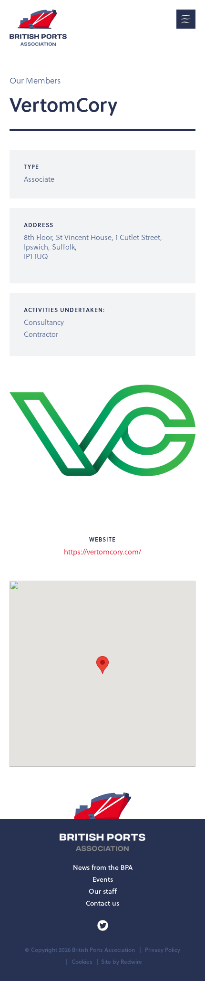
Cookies (82, 962)
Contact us (102, 903)
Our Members (35, 80)
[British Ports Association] (38, 28)
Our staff (103, 891)
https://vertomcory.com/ (102, 551)
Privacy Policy (162, 950)
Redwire (131, 962)
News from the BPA (103, 867)
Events (102, 879)
